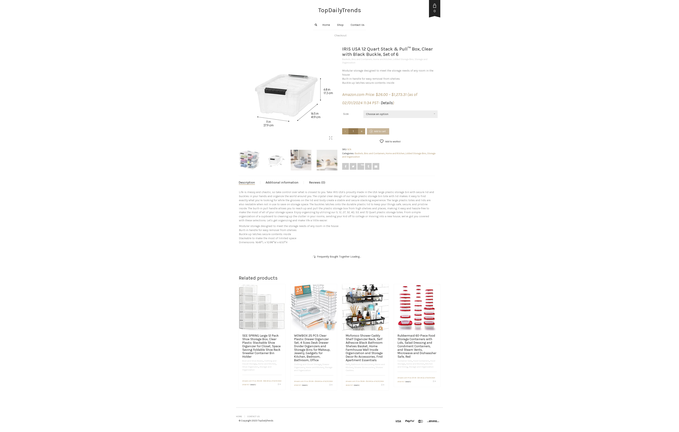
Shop (340, 24)
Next (335, 91)
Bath (348, 364)
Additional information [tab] (282, 182)
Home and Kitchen (382, 59)
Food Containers (421, 361)
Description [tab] (247, 182)
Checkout (340, 35)
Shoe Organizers (250, 367)
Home (326, 24)
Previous (241, 91)
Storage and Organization (421, 367)
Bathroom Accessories (362, 364)
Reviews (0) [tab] (317, 182)
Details (387, 102)
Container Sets (404, 361)
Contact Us (357, 24)
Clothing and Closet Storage (307, 364)
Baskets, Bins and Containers (357, 59)
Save (362, 164)
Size (346, 114)
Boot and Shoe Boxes (252, 361)
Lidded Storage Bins (403, 59)
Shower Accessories (364, 367)
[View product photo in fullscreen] (330, 138)
